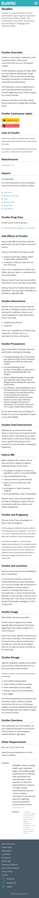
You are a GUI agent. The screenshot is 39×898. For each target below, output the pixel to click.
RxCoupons (6, 857)
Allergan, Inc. (9, 165)
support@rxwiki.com (18, 807)
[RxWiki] (8, 3)
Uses (6, 199)
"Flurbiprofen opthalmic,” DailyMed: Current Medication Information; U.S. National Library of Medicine (29, 816)
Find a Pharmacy (8, 844)
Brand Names (9, 202)
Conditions (6, 854)
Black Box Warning (11, 196)
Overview (7, 192)
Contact (5, 875)
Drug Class (8, 205)
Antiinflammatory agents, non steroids (19, 228)
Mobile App (6, 861)
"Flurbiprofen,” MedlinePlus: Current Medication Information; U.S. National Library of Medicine (29, 828)
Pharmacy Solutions (10, 864)
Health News (7, 847)
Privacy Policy (7, 871)
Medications (7, 851)
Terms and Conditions (11, 868)
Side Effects (8, 208)
